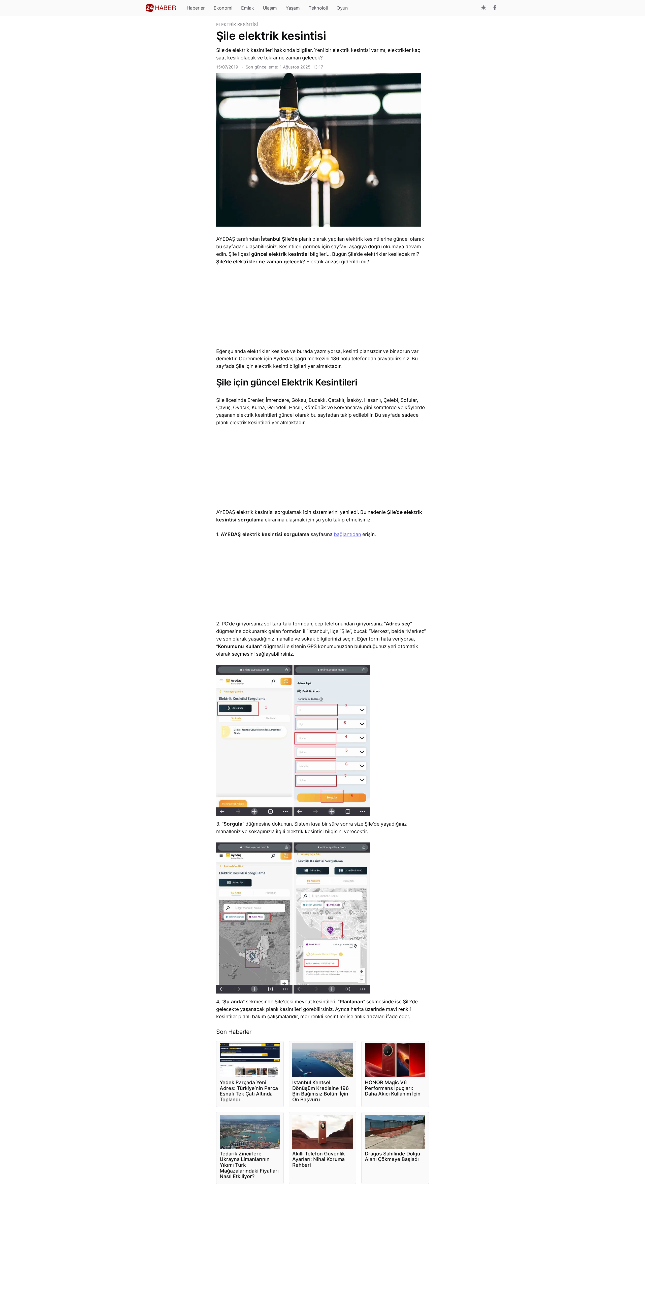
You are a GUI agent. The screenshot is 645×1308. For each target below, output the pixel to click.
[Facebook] (495, 8)
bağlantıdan (347, 534)
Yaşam (293, 8)
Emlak (247, 8)
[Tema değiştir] (483, 8)
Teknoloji (318, 8)
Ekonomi (223, 8)
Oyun (342, 8)
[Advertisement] (179, 98)
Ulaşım (270, 8)
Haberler (196, 8)
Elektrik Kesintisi (237, 25)
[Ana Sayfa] (161, 8)
